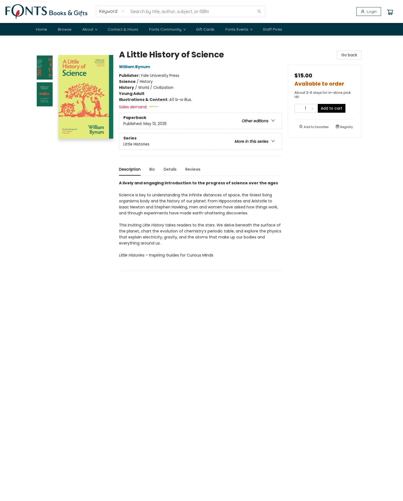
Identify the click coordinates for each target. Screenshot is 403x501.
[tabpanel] (200, 225)
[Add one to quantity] (312, 108)
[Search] (259, 11)
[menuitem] (41, 29)
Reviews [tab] (192, 169)
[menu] (201, 29)
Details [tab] (170, 169)
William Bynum (134, 66)
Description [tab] (130, 169)
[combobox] (112, 11)
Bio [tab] (152, 169)
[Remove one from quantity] (298, 108)
